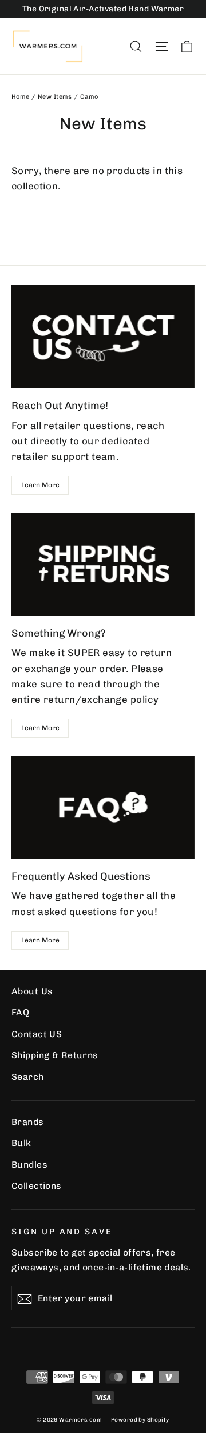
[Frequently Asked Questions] (103, 807)
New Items (55, 96)
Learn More (40, 485)
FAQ (20, 1012)
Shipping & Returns (54, 1055)
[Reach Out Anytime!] (103, 336)
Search (27, 1076)
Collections (36, 1185)
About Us (32, 991)
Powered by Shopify (140, 1419)
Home (20, 96)
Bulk (21, 1143)
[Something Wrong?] (103, 564)
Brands (27, 1121)
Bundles (29, 1164)
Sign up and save (62, 1231)
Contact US (36, 1034)
